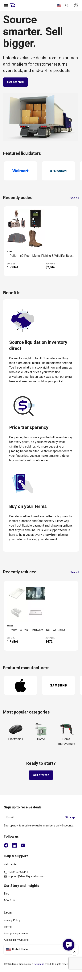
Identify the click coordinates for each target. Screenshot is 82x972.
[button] (41, 949)
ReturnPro (39, 964)
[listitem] (41, 895)
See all (74, 198)
